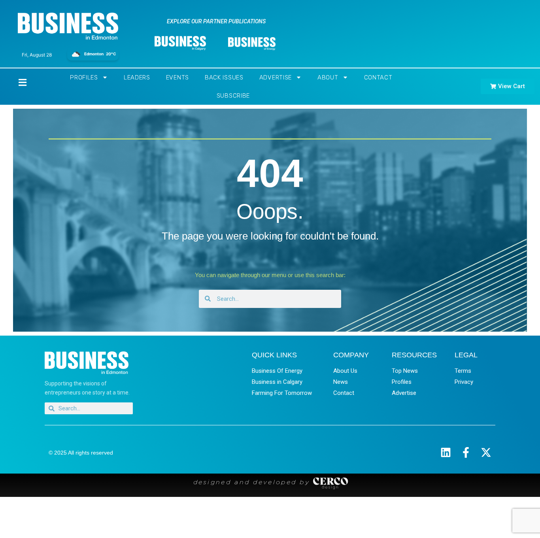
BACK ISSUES (224, 77)
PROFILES (84, 77)
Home (16, 82)
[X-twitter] (486, 452)
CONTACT (378, 77)
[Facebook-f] (466, 452)
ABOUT (327, 77)
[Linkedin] (445, 452)
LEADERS (137, 77)
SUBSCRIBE (233, 95)
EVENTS (177, 77)
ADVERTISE (275, 77)
